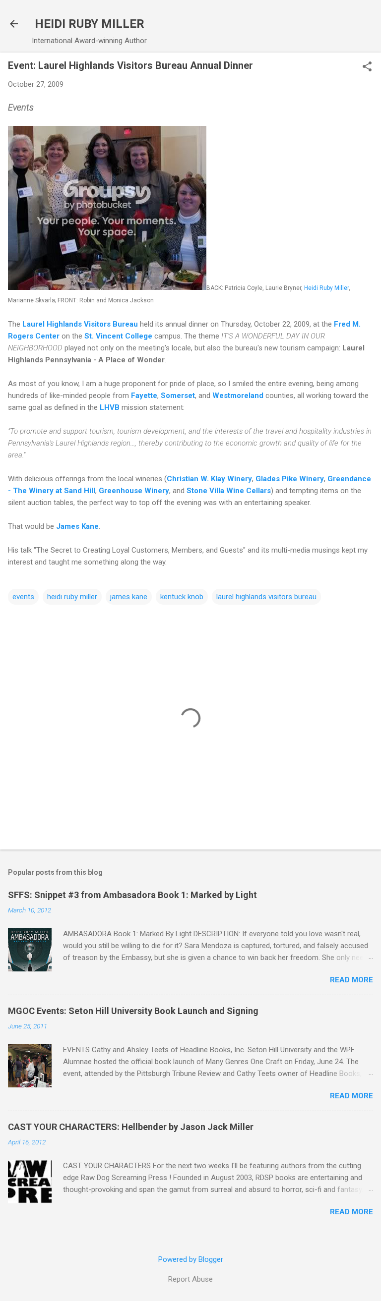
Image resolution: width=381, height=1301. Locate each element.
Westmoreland (237, 395)
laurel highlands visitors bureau (266, 596)
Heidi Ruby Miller (326, 287)
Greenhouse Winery (134, 490)
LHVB (110, 407)
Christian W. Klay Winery (209, 478)
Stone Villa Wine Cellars (229, 490)
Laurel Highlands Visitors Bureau (80, 324)
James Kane (77, 526)
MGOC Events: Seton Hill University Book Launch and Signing (133, 1011)
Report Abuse (190, 1279)
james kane (128, 596)
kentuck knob (181, 596)
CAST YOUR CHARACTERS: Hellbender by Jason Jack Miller (131, 1127)
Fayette (144, 395)
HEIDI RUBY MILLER (89, 24)
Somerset (178, 395)
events (23, 596)
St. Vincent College (118, 336)
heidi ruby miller (72, 596)
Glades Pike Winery (289, 478)
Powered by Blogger (190, 1259)
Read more (351, 979)
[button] (367, 67)
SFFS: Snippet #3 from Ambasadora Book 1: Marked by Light (132, 895)
